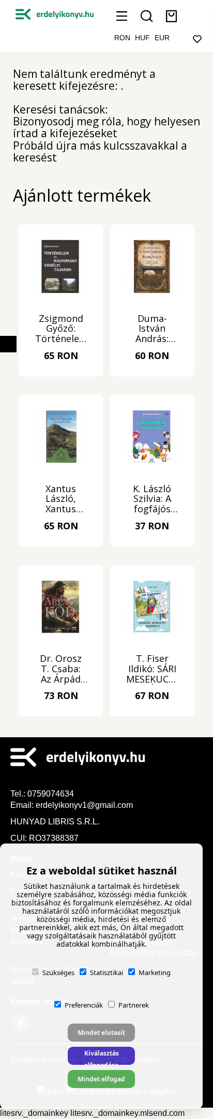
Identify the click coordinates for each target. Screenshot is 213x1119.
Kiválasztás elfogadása (101, 1057)
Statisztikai (106, 972)
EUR (162, 38)
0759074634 (51, 793)
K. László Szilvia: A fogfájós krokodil (152, 499)
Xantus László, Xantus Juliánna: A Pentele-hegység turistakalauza (61, 499)
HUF (142, 38)
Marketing (155, 972)
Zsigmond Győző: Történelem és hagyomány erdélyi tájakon (61, 329)
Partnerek (133, 1005)
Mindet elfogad (101, 1079)
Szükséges (58, 972)
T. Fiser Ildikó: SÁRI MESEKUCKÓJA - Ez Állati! (152, 669)
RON (122, 38)
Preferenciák (84, 1005)
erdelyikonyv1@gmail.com (84, 805)
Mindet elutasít (101, 1032)
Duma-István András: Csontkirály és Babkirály (152, 329)
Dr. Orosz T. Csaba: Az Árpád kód (61, 669)
